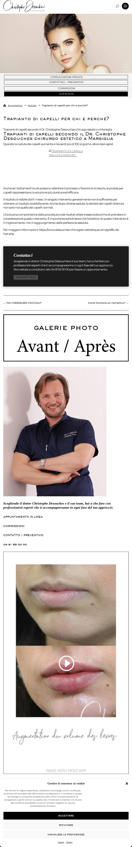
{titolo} (61, 842)
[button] (127, 783)
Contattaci (26, 277)
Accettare (66, 815)
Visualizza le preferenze (66, 834)
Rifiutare (66, 825)
